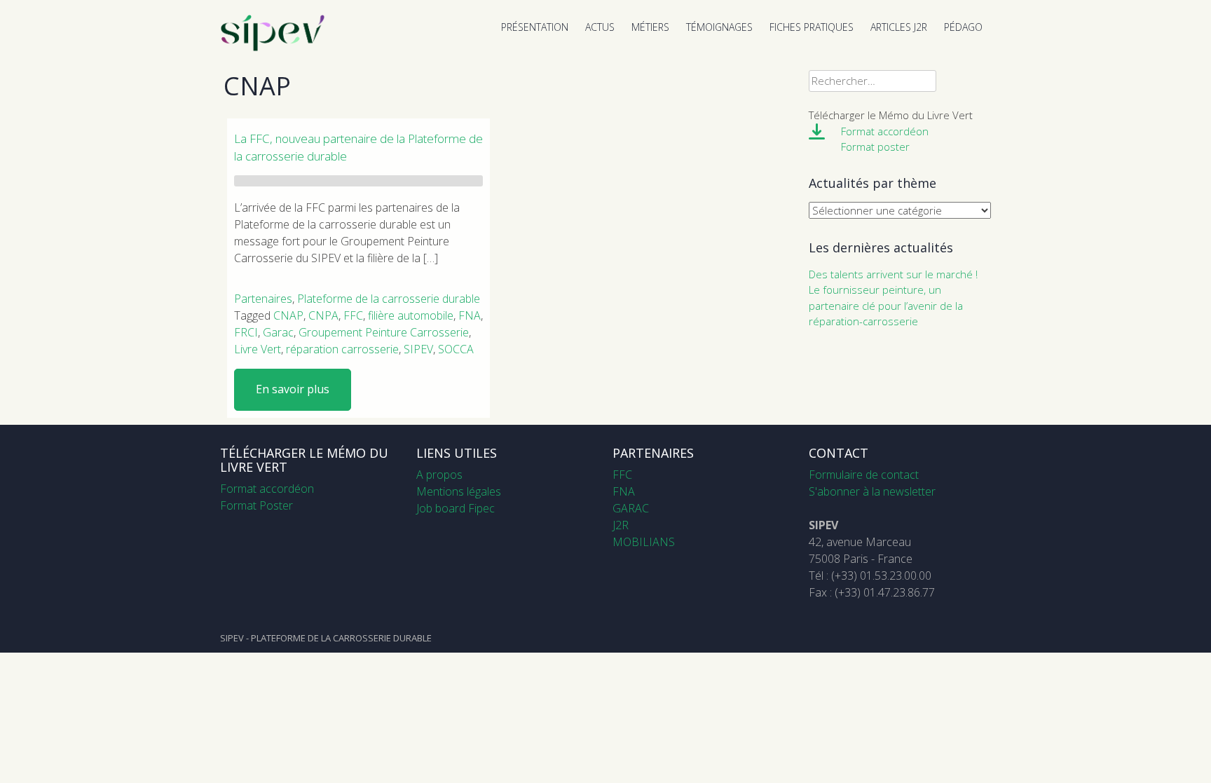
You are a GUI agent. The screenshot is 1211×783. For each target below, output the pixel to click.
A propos (439, 474)
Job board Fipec (455, 508)
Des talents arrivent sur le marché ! (893, 274)
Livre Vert (257, 349)
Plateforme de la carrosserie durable (388, 298)
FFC (353, 315)
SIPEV (418, 349)
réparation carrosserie (342, 349)
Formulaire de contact (864, 474)
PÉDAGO (963, 27)
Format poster (875, 146)
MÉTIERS (650, 27)
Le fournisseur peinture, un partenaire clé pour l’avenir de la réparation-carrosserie (886, 305)
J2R (621, 525)
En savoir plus (292, 389)
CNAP (288, 315)
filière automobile (410, 315)
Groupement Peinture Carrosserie (384, 332)
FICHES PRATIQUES (811, 27)
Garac (278, 332)
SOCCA (456, 349)
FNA (469, 315)
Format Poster (256, 505)
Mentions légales (458, 491)
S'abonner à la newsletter (872, 491)
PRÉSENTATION (534, 27)
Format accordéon (885, 131)
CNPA (323, 315)
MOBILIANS (644, 542)
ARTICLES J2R (898, 27)
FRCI (246, 332)
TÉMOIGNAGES (719, 27)
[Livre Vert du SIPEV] (272, 47)
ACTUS (600, 27)
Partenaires (263, 298)
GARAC (631, 508)
